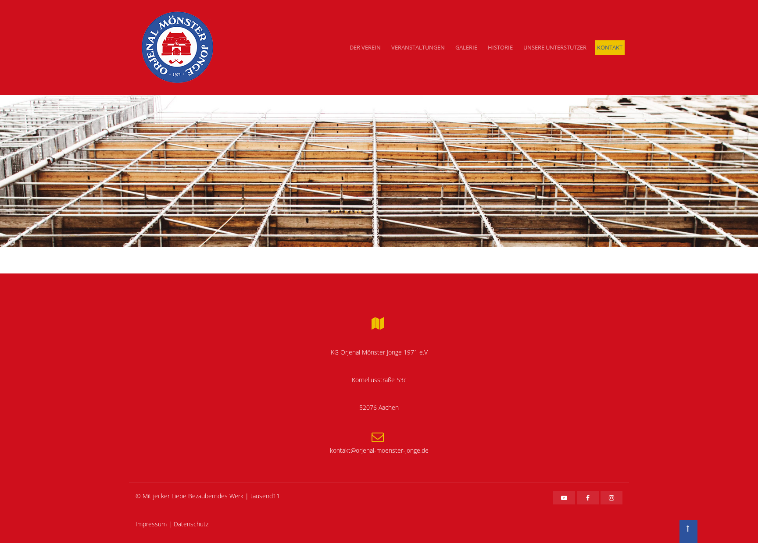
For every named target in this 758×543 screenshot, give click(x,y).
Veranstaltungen (418, 47)
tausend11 (265, 496)
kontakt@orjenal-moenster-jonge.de (379, 450)
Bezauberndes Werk (215, 496)
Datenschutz (191, 524)
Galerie (466, 47)
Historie (500, 47)
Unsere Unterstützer (554, 47)
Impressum (151, 524)
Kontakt (609, 47)
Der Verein (365, 47)
